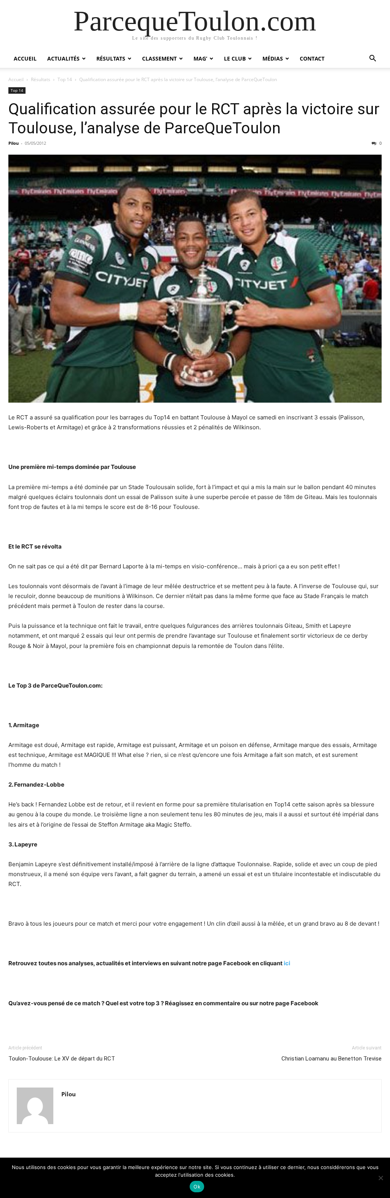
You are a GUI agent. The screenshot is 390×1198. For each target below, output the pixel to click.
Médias (272, 58)
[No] (380, 1178)
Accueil (25, 58)
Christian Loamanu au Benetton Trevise (331, 1058)
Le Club (235, 58)
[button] (372, 59)
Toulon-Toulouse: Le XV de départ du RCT (61, 1058)
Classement (159, 58)
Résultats (110, 58)
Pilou (13, 143)
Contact (312, 58)
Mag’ (200, 58)
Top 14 (65, 79)
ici (287, 963)
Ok (196, 1187)
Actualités (63, 58)
